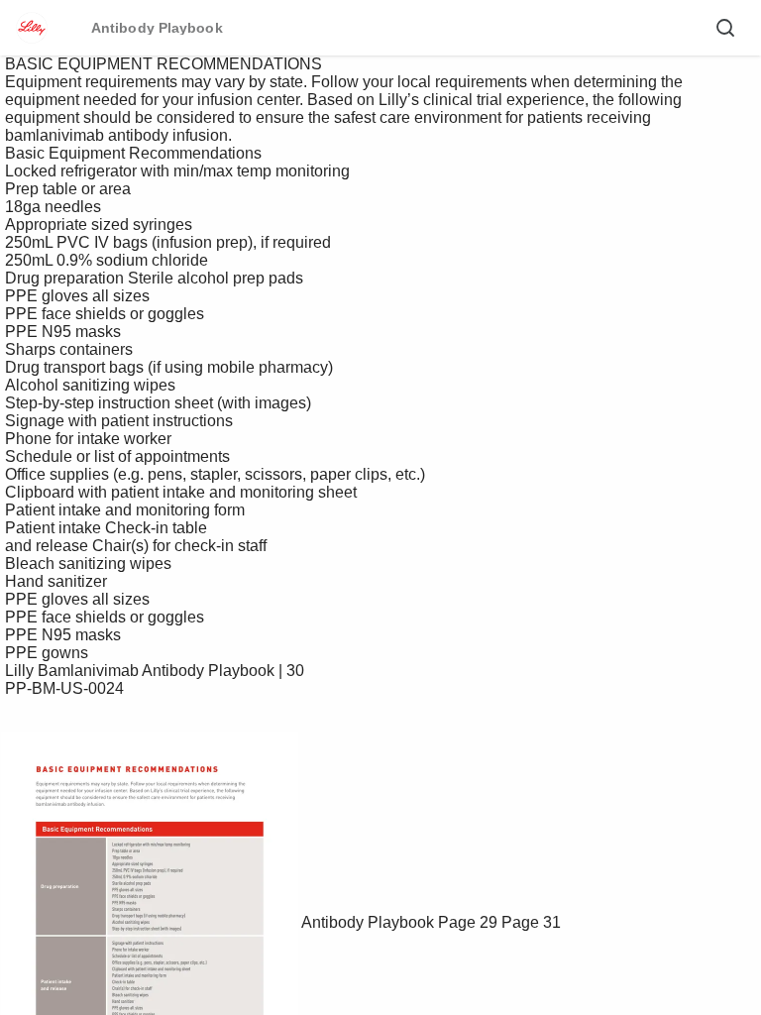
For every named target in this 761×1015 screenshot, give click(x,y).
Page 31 (531, 922)
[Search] (725, 28)
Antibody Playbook (367, 922)
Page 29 (467, 922)
